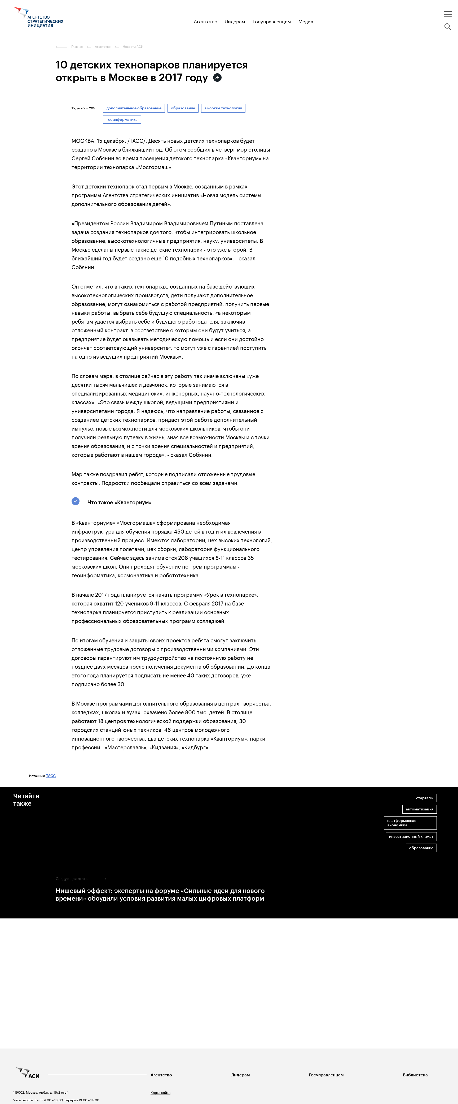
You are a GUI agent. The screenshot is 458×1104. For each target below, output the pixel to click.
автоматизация (419, 809)
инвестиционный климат (411, 836)
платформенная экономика (401, 822)
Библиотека (415, 1074)
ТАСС (51, 776)
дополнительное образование (134, 108)
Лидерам (240, 1074)
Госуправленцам (326, 1074)
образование (183, 108)
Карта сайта (160, 1093)
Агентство (161, 1074)
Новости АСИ (133, 46)
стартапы (424, 798)
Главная (77, 46)
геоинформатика (122, 119)
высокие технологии (223, 108)
